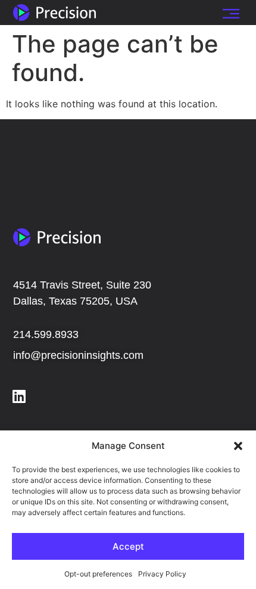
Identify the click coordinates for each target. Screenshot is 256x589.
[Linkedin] (19, 396)
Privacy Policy (162, 573)
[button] (238, 446)
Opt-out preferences (98, 573)
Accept (128, 546)
